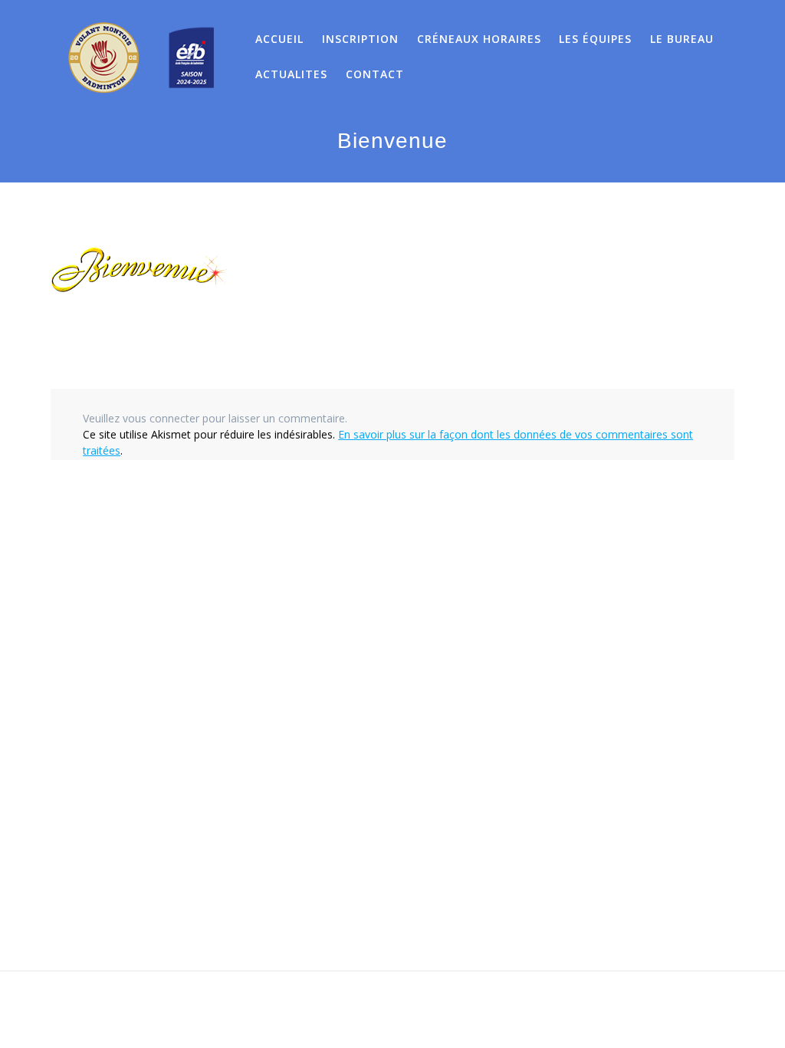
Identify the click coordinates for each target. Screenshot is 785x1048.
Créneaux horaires (479, 38)
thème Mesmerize (540, 1010)
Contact (375, 74)
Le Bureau (682, 38)
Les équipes (595, 38)
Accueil (279, 38)
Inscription (360, 38)
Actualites (291, 74)
